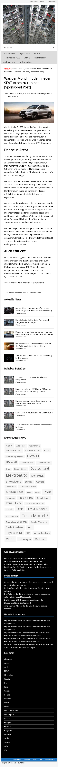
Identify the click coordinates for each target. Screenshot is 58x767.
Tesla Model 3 (37, 509)
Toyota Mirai (24, 53)
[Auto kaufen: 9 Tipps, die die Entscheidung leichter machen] (9, 360)
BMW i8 (37, 53)
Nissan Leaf (14, 492)
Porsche (7, 726)
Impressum (37, 759)
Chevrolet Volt (44, 462)
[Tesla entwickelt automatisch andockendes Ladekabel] (9, 429)
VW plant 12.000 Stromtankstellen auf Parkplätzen (31, 378)
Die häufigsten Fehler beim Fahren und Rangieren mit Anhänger (32, 321)
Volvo (6, 746)
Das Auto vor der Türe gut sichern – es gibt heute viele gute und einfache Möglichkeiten (34, 333)
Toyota (7, 742)
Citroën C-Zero (20, 469)
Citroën (7, 679)
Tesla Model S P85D (11, 57)
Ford (6, 687)
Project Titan (26, 497)
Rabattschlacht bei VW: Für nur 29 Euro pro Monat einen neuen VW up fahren (33, 390)
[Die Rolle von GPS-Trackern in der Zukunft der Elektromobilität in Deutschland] (9, 348)
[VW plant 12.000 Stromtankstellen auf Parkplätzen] (9, 382)
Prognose (10, 498)
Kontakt (27, 759)
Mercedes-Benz (28, 486)
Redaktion (17, 759)
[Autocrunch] (28, 24)
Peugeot (7, 722)
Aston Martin (34, 446)
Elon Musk (37, 475)
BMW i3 (27, 57)
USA (28, 533)
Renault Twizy (43, 498)
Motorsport (9, 714)
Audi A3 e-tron (9, 62)
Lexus (6, 702)
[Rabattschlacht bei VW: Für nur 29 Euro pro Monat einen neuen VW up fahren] (9, 394)
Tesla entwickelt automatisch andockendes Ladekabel (33, 425)
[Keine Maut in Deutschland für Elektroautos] (9, 417)
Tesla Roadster (25, 62)
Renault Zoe (14, 503)
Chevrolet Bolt (27, 462)
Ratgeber (8, 730)
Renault (7, 734)
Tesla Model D (12, 516)
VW (5, 750)
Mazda (7, 706)
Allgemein (46, 93)
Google (40, 481)
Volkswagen (24, 539)
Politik (37, 493)
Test (30, 527)
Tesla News (50, 1)
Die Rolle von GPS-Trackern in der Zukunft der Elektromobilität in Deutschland (33, 344)
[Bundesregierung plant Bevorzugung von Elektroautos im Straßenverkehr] (9, 405)
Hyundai (7, 698)
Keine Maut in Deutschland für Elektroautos (34, 412)
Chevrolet (8, 675)
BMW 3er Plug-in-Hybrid (14, 457)
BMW (46, 450)
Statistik (9, 509)
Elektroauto (16, 475)
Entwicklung (13, 481)
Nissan (7, 718)
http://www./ (9, 620)
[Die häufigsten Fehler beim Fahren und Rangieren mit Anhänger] (9, 324)
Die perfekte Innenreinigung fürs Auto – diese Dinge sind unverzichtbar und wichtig (33, 309)
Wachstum (40, 539)
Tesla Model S (9, 53)
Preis (47, 492)
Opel (29, 492)
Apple (9, 445)
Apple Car (20, 445)
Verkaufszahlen (42, 532)
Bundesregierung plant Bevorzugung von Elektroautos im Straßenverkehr (33, 402)
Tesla (20, 509)
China (8, 469)
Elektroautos (38, 561)
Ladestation (11, 487)
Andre (6, 644)
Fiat (5, 683)
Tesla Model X (40, 57)
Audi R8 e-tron (32, 450)
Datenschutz (50, 759)
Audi (6, 667)
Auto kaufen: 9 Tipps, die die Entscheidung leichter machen (33, 356)
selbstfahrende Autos (35, 503)
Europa (28, 481)
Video (10, 538)
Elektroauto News (37, 1)
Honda (7, 695)
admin (37, 93)
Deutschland (39, 468)
